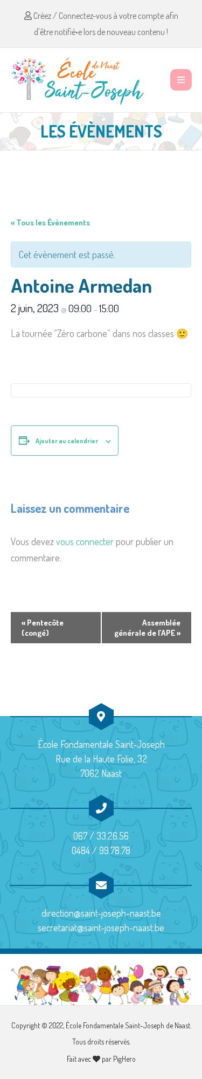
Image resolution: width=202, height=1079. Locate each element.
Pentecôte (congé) (43, 627)
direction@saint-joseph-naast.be (101, 913)
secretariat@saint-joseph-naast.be (101, 927)
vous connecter (85, 541)
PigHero (124, 1058)
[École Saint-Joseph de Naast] (78, 79)
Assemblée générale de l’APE (147, 627)
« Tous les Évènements (50, 222)
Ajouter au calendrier (67, 441)
